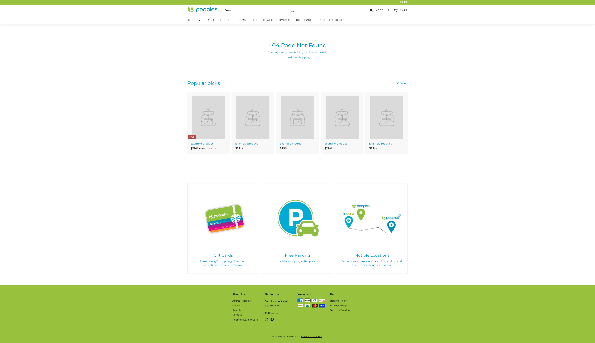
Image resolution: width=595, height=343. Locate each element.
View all (402, 83)
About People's (241, 300)
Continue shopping (297, 57)
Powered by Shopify (311, 336)
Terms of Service (340, 310)
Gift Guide (304, 20)
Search (236, 310)
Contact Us (239, 305)
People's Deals (332, 20)
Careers (237, 314)
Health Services (276, 20)
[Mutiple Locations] (372, 219)
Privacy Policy (338, 305)
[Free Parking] (297, 219)
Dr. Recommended (242, 20)
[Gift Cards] (223, 219)
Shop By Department (204, 20)
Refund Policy (338, 300)
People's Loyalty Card (245, 319)
